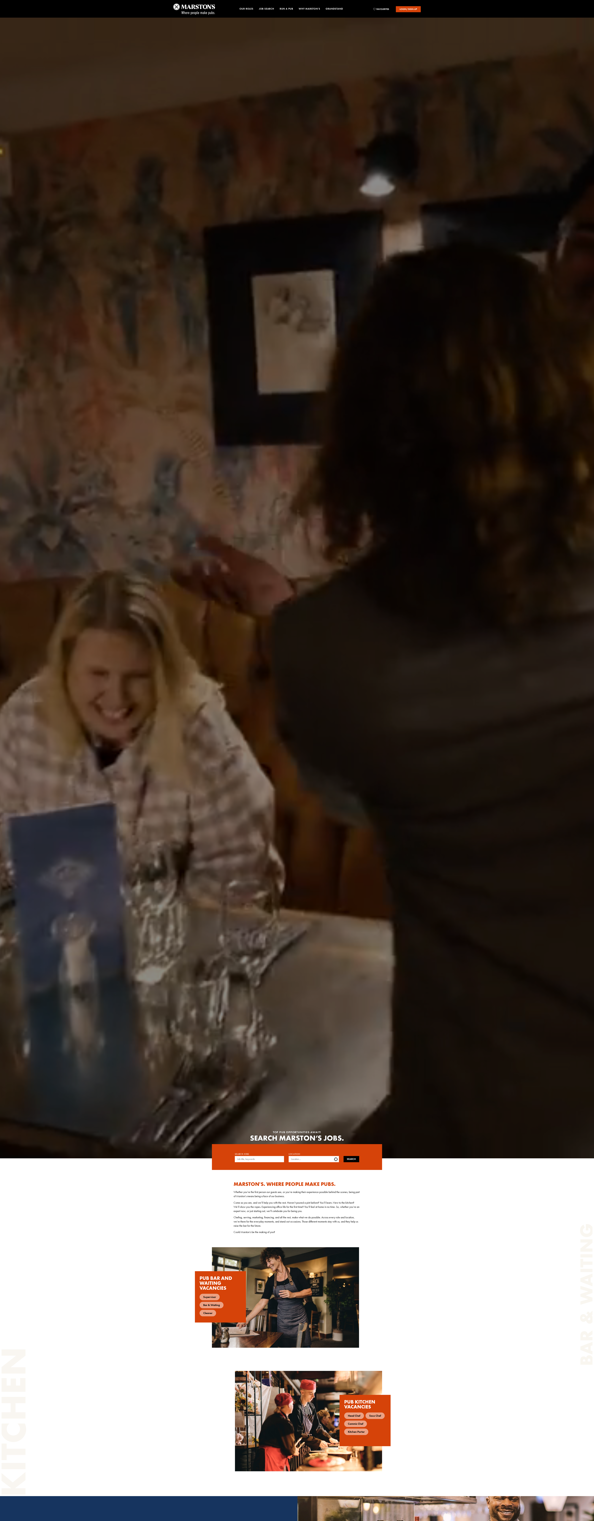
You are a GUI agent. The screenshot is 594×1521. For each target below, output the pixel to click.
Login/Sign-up (408, 9)
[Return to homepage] (194, 9)
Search (351, 1159)
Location (294, 1154)
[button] (246, 9)
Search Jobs (242, 1154)
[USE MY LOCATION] (336, 1159)
